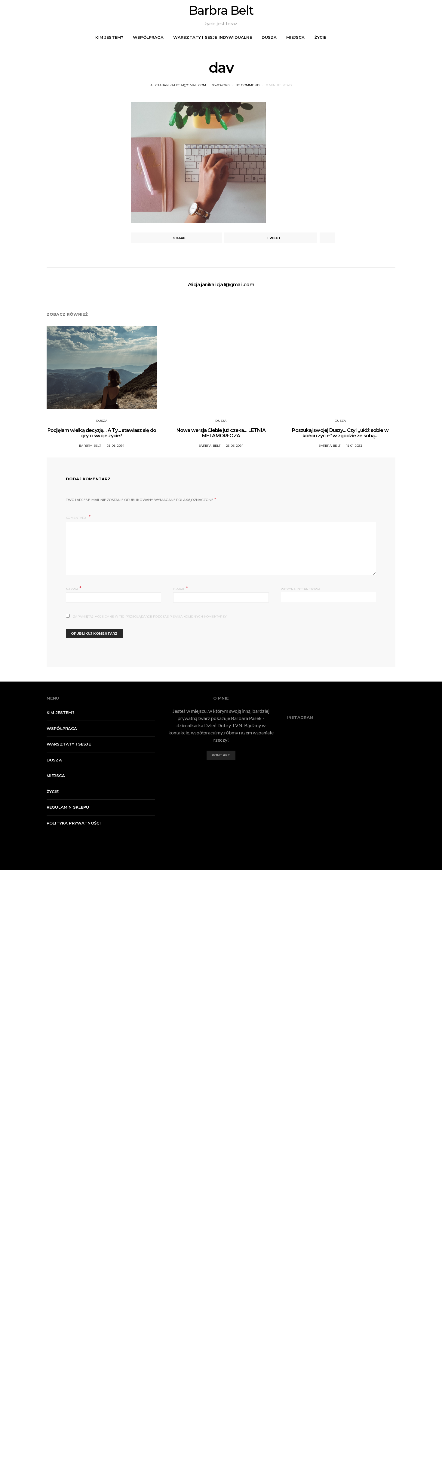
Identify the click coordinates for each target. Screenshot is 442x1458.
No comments (247, 85)
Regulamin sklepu (68, 807)
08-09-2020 (221, 85)
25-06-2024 (235, 446)
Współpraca (148, 37)
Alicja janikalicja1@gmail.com (178, 85)
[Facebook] (427, 37)
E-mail (180, 588)
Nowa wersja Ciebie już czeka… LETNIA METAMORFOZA (221, 433)
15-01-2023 (354, 446)
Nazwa (73, 588)
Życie (321, 37)
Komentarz (76, 518)
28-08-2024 (115, 446)
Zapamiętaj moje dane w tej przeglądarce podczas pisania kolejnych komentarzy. (150, 616)
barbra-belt (90, 446)
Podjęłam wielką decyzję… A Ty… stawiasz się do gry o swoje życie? (102, 433)
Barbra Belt (221, 11)
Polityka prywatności (74, 823)
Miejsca (295, 37)
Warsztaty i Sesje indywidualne (212, 37)
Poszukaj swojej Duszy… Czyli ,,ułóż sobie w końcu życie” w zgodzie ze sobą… (340, 433)
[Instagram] (434, 37)
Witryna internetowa (301, 589)
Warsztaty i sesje (69, 744)
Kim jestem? (109, 37)
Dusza (269, 37)
